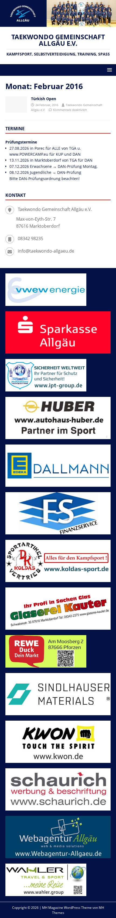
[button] (109, 70)
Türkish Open (43, 98)
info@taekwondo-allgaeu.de (46, 251)
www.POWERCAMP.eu (28, 154)
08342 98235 (30, 238)
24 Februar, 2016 (46, 105)
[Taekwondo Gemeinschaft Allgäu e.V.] (58, 23)
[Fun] (16, 104)
